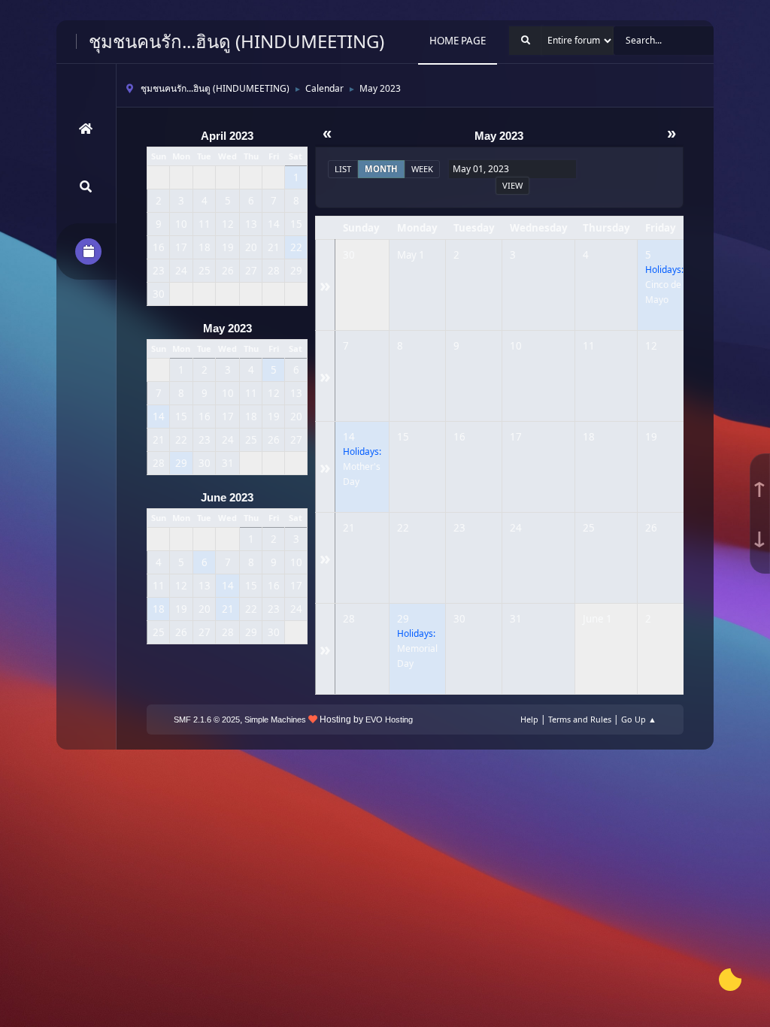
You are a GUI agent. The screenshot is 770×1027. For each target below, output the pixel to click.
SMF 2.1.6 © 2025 (207, 719)
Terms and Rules (579, 719)
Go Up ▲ (638, 719)
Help (529, 719)
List (343, 168)
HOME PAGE (457, 40)
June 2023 (227, 498)
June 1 (597, 619)
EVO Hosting (389, 719)
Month (381, 168)
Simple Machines (275, 719)
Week (422, 168)
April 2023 (227, 136)
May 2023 (227, 329)
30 (349, 255)
